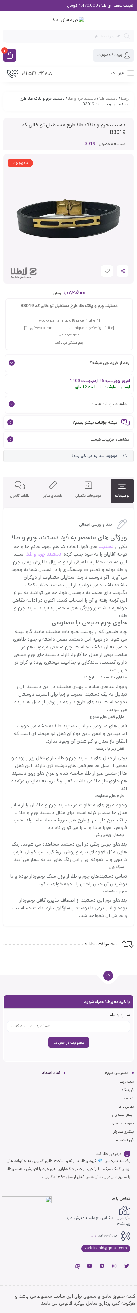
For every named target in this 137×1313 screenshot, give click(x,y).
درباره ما (128, 1098)
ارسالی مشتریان (123, 1115)
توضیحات (122, 496)
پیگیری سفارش (123, 1131)
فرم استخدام (125, 1140)
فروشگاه (128, 1090)
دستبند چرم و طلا (82, 98)
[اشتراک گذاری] (123, 271)
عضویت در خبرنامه (69, 1042)
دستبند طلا (108, 98)
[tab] (122, 491)
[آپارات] (77, 1266)
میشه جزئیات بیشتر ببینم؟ (95, 422)
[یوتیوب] (89, 1266)
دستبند (106, 546)
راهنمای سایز (52, 496)
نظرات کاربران (20, 496)
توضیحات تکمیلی (88, 496)
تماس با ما (126, 1106)
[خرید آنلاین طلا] (68, 20)
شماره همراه (120, 1015)
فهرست (118, 73)
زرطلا (125, 98)
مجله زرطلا (126, 1081)
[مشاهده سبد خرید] (10, 56)
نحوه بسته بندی (123, 1123)
